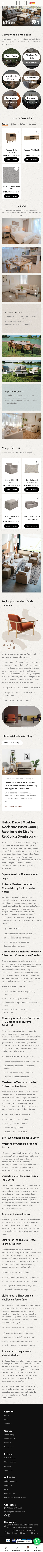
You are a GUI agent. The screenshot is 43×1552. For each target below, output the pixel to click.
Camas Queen (9, 1440)
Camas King (9, 1436)
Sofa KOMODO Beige (32, 518)
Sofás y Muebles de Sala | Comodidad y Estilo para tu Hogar (18, 889)
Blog (6, 1491)
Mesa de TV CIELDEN (32, 151)
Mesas (6, 1417)
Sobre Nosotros (10, 1482)
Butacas (7, 1467)
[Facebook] (5, 1517)
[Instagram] (9, 1517)
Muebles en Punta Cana (14, 780)
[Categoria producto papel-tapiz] (11, 59)
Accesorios (8, 1471)
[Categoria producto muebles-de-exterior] (11, 80)
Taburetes (8, 1425)
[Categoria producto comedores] (31, 101)
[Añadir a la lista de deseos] (16, 133)
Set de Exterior (10, 1459)
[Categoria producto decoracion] (11, 101)
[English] (30, 3)
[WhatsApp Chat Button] (37, 1541)
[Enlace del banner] (21, 319)
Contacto (8, 1486)
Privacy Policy (9, 1495)
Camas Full (8, 1444)
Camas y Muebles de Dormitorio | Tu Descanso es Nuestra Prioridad (21, 1023)
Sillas (6, 1421)
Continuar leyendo (13, 807)
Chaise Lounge (10, 1463)
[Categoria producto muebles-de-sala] (31, 60)
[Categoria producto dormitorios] (31, 80)
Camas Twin (9, 1448)
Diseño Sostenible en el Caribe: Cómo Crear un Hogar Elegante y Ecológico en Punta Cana (21, 787)
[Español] (33, 3)
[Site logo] (21, 3)
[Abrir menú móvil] (3, 3)
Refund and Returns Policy (15, 1499)
